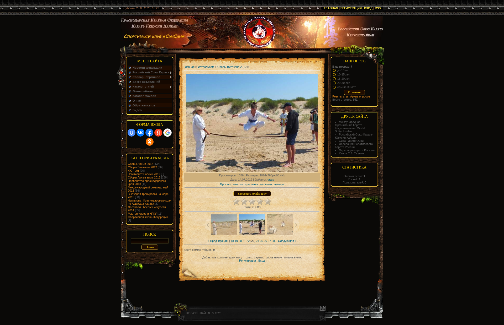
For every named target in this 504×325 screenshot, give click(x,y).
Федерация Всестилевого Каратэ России (354, 145)
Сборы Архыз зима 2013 (144, 177)
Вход (368, 8)
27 (269, 240)
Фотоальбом (206, 66)
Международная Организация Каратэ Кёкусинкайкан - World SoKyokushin (350, 126)
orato (270, 179)
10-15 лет (343, 74)
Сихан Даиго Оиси (351, 140)
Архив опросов (360, 96)
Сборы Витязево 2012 (142, 167)
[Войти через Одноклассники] (150, 142)
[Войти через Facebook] (149, 133)
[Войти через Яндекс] (158, 133)
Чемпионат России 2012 (144, 174)
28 (273, 240)
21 (244, 240)
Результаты (340, 96)
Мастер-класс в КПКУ (142, 213)
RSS (378, 8)
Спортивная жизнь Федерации (148, 217)
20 (240, 240)
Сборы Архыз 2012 (140, 163)
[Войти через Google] (167, 132)
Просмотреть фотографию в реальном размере (252, 184)
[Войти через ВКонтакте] (140, 133)
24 (257, 240)
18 (232, 240)
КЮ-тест (133, 170)
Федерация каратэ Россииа (357, 150)
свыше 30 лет (346, 87)
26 (265, 240)
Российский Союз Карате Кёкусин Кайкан (353, 136)
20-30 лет (343, 82)
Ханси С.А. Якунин (351, 153)
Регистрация (351, 8)
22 (248, 240)
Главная (331, 8)
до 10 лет (343, 70)
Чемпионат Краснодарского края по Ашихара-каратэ (149, 202)
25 (261, 240)
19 (236, 240)
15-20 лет (343, 78)
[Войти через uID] (131, 133)
